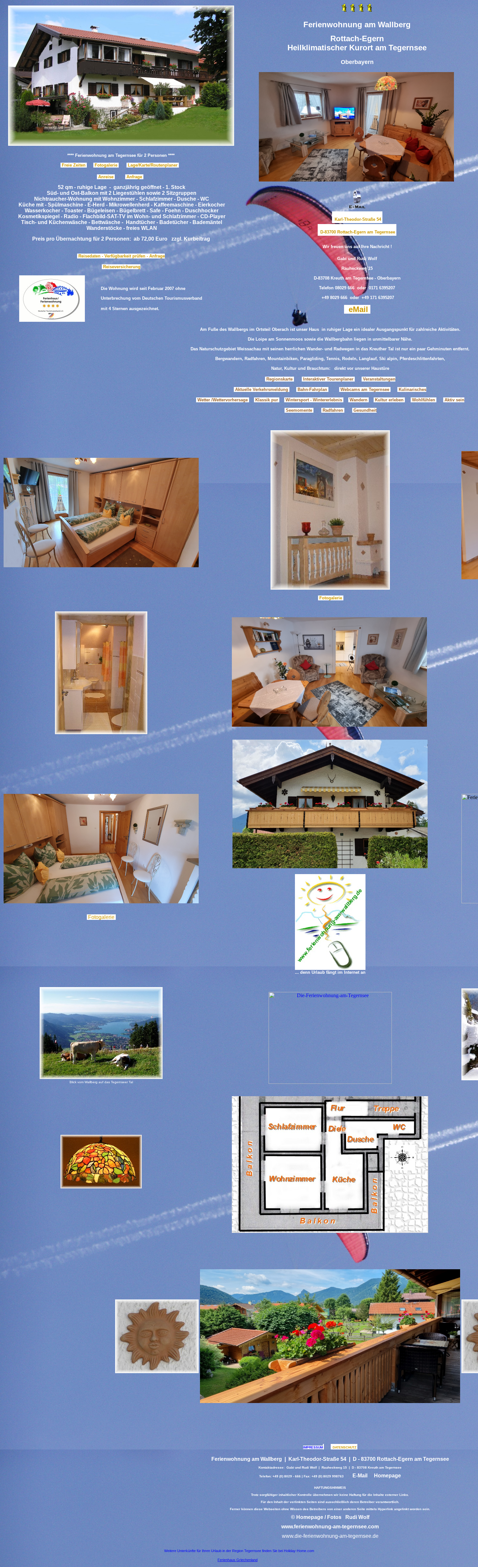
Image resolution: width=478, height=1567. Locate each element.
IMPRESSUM (313, 1447)
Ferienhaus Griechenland (238, 1560)
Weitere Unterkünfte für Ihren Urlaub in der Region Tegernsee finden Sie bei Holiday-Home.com (239, 1551)
